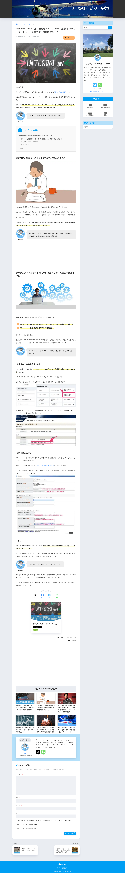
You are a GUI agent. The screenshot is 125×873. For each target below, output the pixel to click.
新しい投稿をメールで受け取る (27, 829)
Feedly (43, 754)
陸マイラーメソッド (105, 107)
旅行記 (105, 115)
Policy (59, 868)
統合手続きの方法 (26, 144)
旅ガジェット (90, 107)
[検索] (110, 27)
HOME (63, 864)
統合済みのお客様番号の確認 (29, 142)
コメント (19, 774)
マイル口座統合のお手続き (45, 466)
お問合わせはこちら (98, 91)
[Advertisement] (46, 254)
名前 (18, 797)
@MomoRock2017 (60, 92)
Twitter (94, 88)
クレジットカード (70, 637)
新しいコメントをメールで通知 (27, 824)
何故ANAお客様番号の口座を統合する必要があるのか (35, 135)
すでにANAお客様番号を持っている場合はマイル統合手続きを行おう (40, 139)
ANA (74, 640)
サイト (18, 813)
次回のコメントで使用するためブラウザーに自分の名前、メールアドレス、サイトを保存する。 (45, 820)
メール (19, 805)
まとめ (21, 148)
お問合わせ (65, 868)
